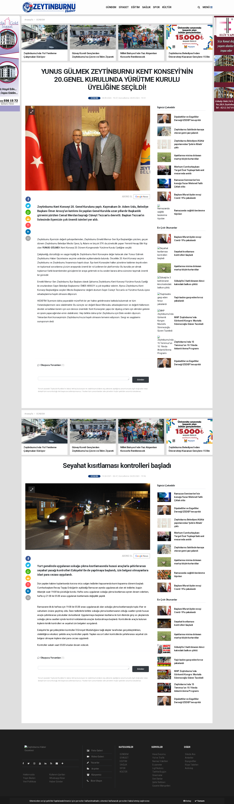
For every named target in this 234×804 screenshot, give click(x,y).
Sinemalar (157, 775)
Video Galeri (97, 756)
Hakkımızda (29, 774)
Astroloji (189, 768)
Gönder (140, 379)
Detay (188, 801)
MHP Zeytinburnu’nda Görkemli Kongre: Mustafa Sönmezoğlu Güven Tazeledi (188, 320)
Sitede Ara (190, 754)
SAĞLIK (146, 7)
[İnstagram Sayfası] (35, 763)
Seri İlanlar (157, 778)
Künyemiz (96, 774)
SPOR (156, 7)
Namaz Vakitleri (160, 761)
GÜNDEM (111, 7)
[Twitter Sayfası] (30, 763)
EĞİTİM (135, 7)
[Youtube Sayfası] (41, 763)
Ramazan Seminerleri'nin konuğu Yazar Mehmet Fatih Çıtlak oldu (188, 183)
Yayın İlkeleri (29, 778)
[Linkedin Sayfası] (47, 763)
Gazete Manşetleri (161, 785)
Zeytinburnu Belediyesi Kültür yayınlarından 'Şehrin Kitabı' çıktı (189, 144)
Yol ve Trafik (158, 757)
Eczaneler (157, 764)
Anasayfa (29, 19)
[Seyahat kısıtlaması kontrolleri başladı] (87, 516)
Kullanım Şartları (57, 774)
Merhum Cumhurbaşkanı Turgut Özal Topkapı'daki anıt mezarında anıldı (189, 170)
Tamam (201, 801)
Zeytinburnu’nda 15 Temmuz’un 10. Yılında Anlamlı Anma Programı (186, 345)
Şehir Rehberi (158, 782)
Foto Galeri (97, 750)
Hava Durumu (159, 754)
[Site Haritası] (58, 763)
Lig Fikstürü (157, 768)
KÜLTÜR (166, 7)
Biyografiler (190, 761)
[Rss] (52, 763)
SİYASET (124, 7)
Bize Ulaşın (96, 780)
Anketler (189, 757)
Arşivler (95, 768)
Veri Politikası (29, 781)
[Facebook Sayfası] (24, 763)
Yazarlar (94, 762)
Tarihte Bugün (159, 771)
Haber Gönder (56, 781)
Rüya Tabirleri (191, 764)
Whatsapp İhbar (57, 778)
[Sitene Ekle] (64, 763)
